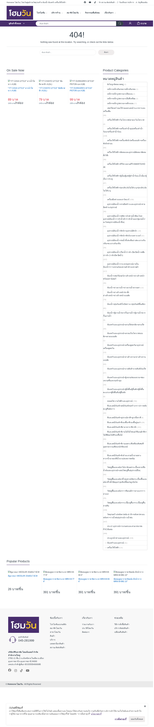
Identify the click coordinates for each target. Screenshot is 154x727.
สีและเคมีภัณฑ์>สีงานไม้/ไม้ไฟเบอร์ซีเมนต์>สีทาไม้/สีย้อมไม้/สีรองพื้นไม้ (125, 433)
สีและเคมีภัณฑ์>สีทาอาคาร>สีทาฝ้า (122, 427)
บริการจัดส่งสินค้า (121, 628)
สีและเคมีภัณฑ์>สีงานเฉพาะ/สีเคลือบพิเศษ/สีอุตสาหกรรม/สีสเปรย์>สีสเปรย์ (123, 445)
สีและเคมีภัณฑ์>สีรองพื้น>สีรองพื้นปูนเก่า (124, 422)
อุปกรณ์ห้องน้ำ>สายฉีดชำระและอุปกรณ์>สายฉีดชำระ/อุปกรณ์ (124, 205)
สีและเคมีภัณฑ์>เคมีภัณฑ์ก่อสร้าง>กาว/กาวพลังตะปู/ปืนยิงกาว (125, 407)
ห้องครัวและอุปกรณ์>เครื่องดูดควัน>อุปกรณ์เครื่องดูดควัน (123, 346)
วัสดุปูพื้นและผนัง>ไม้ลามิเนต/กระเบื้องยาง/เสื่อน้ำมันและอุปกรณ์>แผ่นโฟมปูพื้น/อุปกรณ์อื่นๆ (124, 468)
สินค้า (52, 636)
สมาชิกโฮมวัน (73, 13)
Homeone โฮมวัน (15, 684)
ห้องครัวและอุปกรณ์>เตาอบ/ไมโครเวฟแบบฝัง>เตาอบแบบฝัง (123, 334)
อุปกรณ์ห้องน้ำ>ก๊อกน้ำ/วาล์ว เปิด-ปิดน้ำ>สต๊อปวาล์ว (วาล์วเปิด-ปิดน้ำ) (124, 253)
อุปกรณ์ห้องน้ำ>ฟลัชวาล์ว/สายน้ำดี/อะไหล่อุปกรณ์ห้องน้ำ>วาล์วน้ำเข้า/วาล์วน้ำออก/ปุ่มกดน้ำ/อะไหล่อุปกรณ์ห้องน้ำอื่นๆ (124, 219)
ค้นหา (106, 52)
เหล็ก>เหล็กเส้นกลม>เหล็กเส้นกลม (121, 89)
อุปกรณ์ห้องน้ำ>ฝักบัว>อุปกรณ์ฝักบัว (122, 231)
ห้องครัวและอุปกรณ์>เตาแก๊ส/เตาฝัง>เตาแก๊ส (125, 325)
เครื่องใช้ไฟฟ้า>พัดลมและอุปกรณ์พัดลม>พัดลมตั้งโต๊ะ (124, 153)
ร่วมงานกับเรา (88, 624)
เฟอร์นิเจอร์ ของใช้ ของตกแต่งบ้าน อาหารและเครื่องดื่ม (124, 109)
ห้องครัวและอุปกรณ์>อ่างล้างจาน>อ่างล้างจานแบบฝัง (124, 358)
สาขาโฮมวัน (55, 632)
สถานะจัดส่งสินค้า (108, 2)
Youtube (90, 2)
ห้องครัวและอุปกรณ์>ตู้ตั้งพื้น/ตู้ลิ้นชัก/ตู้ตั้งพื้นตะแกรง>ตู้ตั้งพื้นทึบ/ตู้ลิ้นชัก (123, 390)
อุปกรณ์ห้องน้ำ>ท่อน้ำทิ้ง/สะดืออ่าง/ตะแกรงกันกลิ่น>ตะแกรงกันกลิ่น (124, 242)
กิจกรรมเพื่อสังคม (92, 13)
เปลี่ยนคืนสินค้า (120, 632)
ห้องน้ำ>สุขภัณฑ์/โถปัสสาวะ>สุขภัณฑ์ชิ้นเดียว (126, 304)
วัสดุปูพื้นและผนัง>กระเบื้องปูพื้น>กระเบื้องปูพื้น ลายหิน (124, 504)
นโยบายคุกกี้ (96, 714)
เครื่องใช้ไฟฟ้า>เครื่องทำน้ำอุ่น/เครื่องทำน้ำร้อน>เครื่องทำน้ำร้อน (123, 130)
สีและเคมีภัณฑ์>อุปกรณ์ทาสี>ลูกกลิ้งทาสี (124, 418)
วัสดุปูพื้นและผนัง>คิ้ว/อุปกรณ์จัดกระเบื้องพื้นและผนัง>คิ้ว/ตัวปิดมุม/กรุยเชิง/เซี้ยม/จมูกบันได (125, 480)
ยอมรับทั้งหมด (137, 719)
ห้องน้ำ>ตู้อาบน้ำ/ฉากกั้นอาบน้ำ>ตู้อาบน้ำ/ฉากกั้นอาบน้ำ (124, 314)
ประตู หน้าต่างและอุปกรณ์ (118, 538)
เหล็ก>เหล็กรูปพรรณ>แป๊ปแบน (119, 94)
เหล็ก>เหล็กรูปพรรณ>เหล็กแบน (120, 103)
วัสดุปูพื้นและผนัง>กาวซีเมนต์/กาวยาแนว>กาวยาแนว (124, 492)
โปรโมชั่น (41, 13)
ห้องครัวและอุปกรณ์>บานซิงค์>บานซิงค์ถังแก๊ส (126, 369)
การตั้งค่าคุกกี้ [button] (120, 719)
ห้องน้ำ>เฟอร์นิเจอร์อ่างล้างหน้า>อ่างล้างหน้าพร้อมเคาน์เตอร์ (124, 277)
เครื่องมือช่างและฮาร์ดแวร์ (118, 199)
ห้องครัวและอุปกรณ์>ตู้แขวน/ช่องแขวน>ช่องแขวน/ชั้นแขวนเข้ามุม (123, 379)
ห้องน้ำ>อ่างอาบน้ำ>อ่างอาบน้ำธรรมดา (123, 288)
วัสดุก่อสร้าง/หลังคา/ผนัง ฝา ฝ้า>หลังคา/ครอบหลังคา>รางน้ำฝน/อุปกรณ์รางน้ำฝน (124, 516)
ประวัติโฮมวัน (87, 628)
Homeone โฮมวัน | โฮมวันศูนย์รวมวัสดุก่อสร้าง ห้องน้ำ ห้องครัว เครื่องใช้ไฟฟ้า (36, 2)
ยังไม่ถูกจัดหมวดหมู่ (115, 84)
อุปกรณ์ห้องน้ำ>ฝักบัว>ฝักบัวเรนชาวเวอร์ (124, 236)
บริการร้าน (55, 13)
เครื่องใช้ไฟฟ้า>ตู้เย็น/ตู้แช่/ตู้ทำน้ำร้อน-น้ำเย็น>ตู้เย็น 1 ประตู (125, 177)
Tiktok (95, 2)
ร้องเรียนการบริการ (126, 2)
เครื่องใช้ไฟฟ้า (113, 548)
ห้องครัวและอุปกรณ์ (115, 543)
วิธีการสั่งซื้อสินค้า (121, 624)
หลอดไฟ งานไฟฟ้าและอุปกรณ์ (119, 401)
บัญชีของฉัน (142, 2)
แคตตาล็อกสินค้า (57, 644)
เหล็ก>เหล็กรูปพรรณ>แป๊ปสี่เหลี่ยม (121, 99)
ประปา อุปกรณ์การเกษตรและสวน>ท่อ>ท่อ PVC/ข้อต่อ (122, 527)
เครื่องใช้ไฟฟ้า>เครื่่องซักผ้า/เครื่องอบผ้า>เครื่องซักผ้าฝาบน (124, 142)
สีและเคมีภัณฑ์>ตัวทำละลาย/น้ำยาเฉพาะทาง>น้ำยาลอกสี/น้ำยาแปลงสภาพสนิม (122, 457)
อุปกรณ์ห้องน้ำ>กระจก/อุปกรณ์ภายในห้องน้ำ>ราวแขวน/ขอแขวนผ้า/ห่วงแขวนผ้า (121, 265)
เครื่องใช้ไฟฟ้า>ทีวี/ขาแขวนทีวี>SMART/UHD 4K (124, 165)
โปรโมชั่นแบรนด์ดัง (58, 624)
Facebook (85, 2)
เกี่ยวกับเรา (109, 13)
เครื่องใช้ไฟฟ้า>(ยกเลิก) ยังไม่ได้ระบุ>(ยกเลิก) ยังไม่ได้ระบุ (125, 189)
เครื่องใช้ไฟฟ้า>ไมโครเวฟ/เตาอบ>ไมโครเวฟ (125, 120)
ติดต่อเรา (86, 632)
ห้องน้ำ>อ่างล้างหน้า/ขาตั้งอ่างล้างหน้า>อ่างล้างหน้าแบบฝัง (116, 293)
